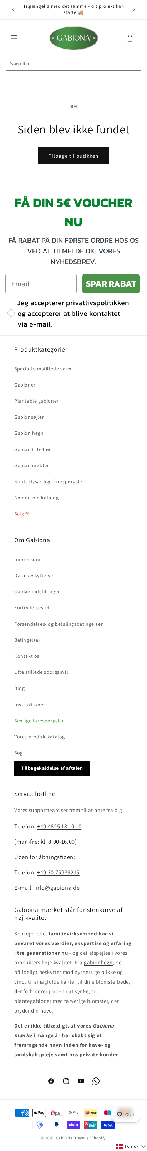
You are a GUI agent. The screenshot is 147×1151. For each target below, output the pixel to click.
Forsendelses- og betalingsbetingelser (58, 624)
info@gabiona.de (57, 888)
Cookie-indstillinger (37, 591)
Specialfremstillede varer (43, 368)
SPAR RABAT (111, 283)
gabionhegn (98, 962)
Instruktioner (29, 704)
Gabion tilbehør (32, 449)
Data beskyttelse (33, 575)
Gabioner (25, 385)
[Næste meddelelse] (134, 9)
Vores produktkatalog (39, 736)
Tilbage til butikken (73, 155)
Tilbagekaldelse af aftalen (52, 768)
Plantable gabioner (36, 401)
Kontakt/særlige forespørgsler (49, 481)
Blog (19, 688)
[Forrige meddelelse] (13, 9)
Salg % (22, 513)
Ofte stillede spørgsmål (41, 672)
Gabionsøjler (29, 417)
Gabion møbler (31, 465)
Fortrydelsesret (32, 607)
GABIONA (64, 1137)
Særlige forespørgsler (39, 720)
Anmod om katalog (36, 497)
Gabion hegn (29, 433)
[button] (14, 38)
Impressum (27, 559)
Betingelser (27, 640)
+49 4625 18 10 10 (59, 826)
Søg (18, 752)
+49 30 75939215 (58, 872)
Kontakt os (27, 656)
